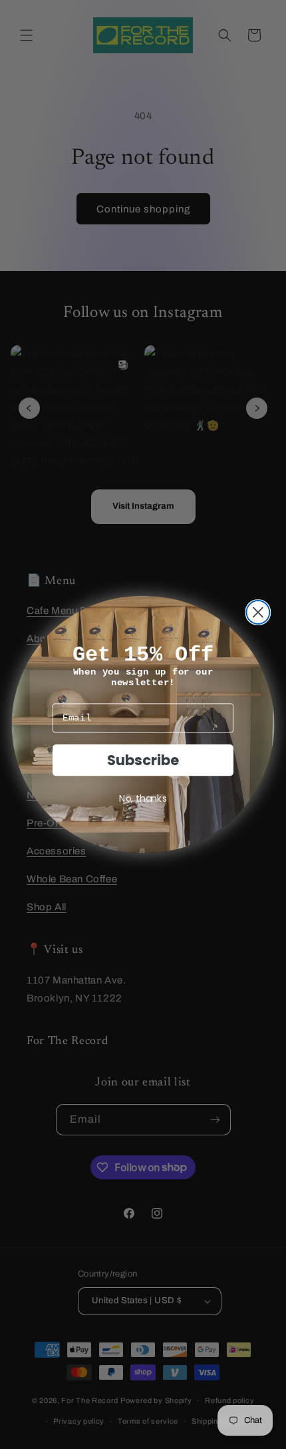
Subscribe (143, 759)
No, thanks (143, 797)
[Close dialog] (257, 612)
